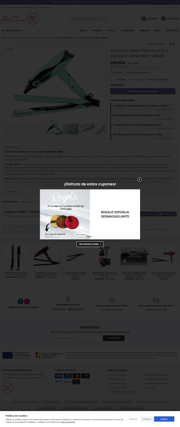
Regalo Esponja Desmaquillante (115, 214)
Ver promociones (89, 244)
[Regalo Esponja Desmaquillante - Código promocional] (65, 214)
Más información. (68, 422)
